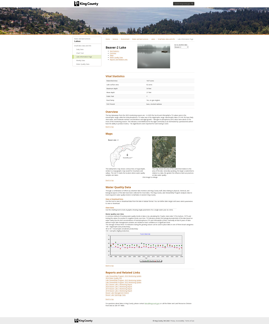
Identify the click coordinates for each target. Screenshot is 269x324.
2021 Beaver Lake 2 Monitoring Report (119, 284)
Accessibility (180, 321)
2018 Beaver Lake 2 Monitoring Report (119, 291)
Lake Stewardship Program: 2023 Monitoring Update (123, 280)
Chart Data (110, 208)
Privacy (173, 321)
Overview (113, 53)
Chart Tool (80, 53)
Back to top (110, 127)
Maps (112, 55)
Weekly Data (80, 60)
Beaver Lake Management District (117, 293)
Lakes (77, 41)
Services (115, 39)
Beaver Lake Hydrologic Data (116, 295)
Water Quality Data (82, 64)
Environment (125, 39)
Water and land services (82, 39)
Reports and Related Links (119, 60)
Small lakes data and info (82, 46)
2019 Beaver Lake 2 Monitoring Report (119, 289)
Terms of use (189, 321)
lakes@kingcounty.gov (152, 303)
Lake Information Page (84, 57)
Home (108, 39)
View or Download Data (114, 199)
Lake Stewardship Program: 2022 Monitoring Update (123, 282)
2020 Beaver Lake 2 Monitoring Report (119, 287)
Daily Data (79, 49)
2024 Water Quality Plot (114, 278)
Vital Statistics (114, 51)
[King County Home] (93, 320)
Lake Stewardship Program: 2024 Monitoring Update (123, 276)
